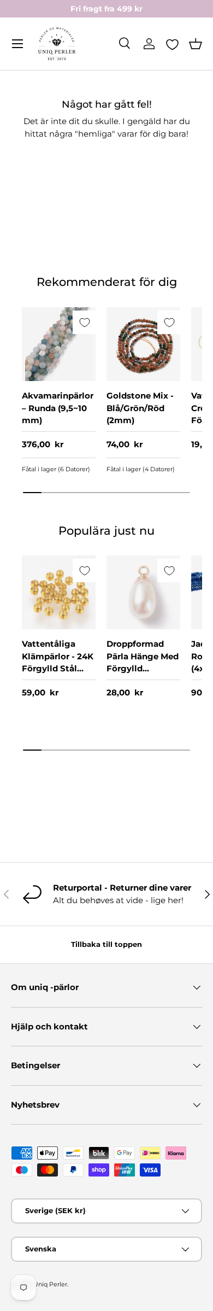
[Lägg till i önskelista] (84, 322)
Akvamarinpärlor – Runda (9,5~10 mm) (57, 407)
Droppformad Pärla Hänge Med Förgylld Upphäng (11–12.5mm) (142, 668)
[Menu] (17, 44)
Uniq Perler (50, 1284)
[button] (196, 44)
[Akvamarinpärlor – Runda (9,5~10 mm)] (59, 344)
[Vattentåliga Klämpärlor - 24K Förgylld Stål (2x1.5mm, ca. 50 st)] (59, 592)
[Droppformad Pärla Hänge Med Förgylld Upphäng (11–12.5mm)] (143, 592)
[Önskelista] (172, 44)
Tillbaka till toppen (106, 944)
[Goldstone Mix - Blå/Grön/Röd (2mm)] (143, 344)
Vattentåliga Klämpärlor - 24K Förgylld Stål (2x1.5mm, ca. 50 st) (57, 668)
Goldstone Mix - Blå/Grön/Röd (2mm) (140, 407)
